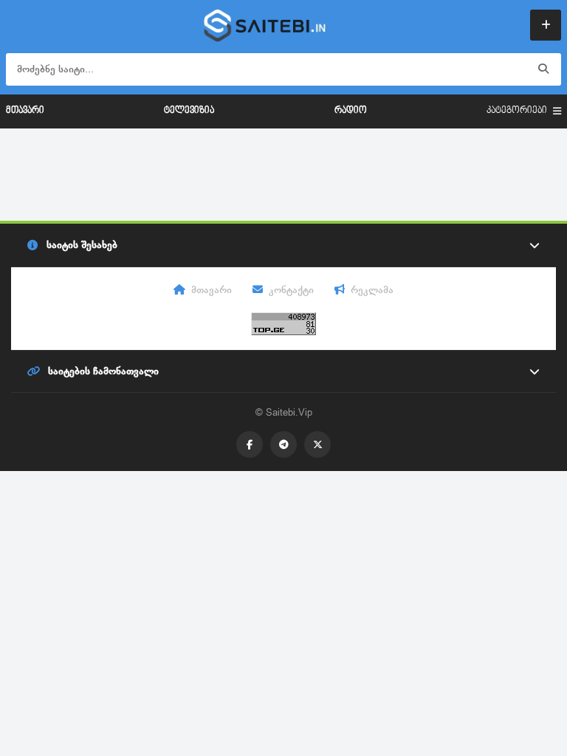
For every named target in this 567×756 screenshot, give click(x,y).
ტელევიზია (189, 111)
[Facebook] (249, 444)
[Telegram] (283, 444)
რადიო (350, 111)
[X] (317, 444)
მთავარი (25, 111)
